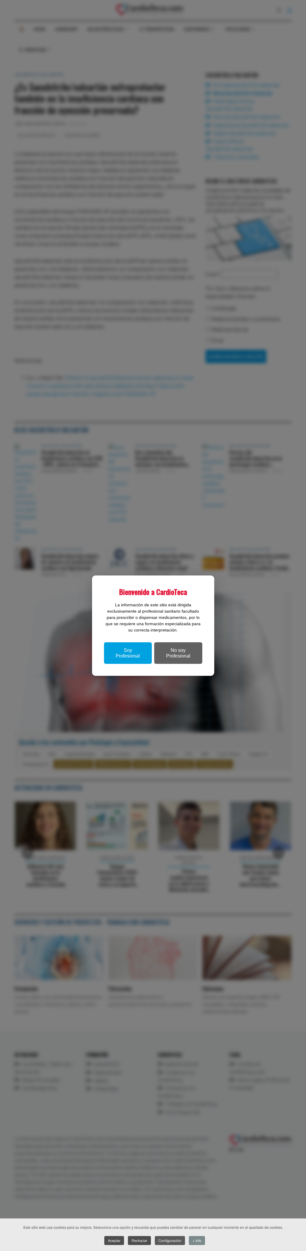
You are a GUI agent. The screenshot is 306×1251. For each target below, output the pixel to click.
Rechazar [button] (139, 1240)
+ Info (196, 1240)
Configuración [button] (169, 1240)
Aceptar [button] (114, 1240)
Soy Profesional (128, 653)
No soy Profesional (178, 653)
